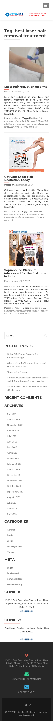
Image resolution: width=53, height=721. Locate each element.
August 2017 (13, 497)
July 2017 (11, 502)
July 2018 (11, 436)
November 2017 (15, 480)
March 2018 (13, 458)
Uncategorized (14, 546)
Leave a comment (29, 126)
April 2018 (12, 452)
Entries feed (13, 573)
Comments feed (14, 578)
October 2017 (14, 486)
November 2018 (15, 425)
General (11, 529)
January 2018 (13, 469)
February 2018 (14, 463)
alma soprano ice (37, 307)
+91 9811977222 (26, 692)
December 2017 (15, 475)
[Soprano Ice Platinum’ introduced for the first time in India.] (26, 247)
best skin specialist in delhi (34, 121)
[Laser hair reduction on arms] (26, 64)
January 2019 (13, 419)
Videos (17, 118)
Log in (10, 567)
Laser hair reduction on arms (25, 86)
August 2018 (13, 430)
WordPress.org (14, 584)
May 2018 (12, 447)
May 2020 (12, 413)
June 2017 (12, 508)
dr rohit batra (28, 217)
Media (17, 307)
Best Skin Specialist (31, 214)
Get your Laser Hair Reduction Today (18, 178)
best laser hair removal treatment (19, 310)
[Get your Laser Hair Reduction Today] (26, 154)
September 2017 (15, 491)
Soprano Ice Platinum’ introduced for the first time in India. (25, 273)
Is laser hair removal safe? (26, 123)
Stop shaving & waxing (18, 372)
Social (16, 211)
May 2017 (12, 513)
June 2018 (12, 441)
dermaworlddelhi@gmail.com (26, 678)
